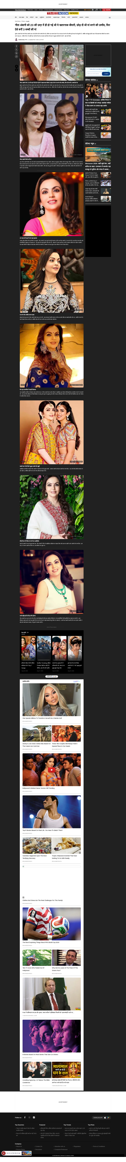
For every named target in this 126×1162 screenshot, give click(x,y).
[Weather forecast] (96, 10)
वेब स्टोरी (24, 632)
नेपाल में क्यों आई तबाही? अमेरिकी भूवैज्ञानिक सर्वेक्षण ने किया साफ (75, 1134)
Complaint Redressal (61, 1149)
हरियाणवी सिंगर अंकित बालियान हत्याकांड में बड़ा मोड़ (51, 1129)
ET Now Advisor (58, 9)
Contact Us (38, 1146)
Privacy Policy (20, 1149)
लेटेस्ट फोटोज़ (90, 80)
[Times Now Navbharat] (63, 13)
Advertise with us (60, 1146)
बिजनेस (63, 17)
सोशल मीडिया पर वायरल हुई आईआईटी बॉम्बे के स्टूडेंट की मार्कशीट (99, 1134)
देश (27, 17)
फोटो (68, 17)
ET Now (41, 9)
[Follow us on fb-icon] (25, 1117)
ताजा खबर (21, 17)
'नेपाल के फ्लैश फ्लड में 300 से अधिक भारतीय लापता (25, 1129)
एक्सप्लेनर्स (74, 17)
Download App (98, 1117)
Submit (106, 73)
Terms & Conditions (99, 1146)
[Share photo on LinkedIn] (16, 53)
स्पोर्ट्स (31, 17)
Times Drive (66, 9)
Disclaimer (38, 1149)
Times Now (30, 9)
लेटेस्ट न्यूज (89, 143)
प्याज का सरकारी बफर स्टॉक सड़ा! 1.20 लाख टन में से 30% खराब (75, 1129)
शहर (36, 17)
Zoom (36, 9)
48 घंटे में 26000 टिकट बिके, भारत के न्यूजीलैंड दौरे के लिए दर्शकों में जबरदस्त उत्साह (50, 1135)
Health (27, 21)
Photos (23, 21)
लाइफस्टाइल (56, 17)
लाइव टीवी (108, 9)
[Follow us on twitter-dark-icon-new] (29, 1117)
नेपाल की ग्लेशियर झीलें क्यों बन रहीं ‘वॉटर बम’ (26, 1134)
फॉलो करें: (49, 676)
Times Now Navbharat (20, 9)
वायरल (87, 17)
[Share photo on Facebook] (16, 46)
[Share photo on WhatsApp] (16, 56)
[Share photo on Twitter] (16, 49)
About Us (19, 1146)
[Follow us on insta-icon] (34, 1117)
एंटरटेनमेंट (48, 17)
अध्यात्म (81, 17)
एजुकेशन (42, 17)
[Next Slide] (16, 69)
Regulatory (77, 1146)
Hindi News (17, 21)
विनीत (26, 39)
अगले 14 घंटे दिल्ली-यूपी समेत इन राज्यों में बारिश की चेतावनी (99, 1129)
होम (16, 17)
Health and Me (74, 9)
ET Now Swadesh (49, 9)
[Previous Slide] (16, 66)
